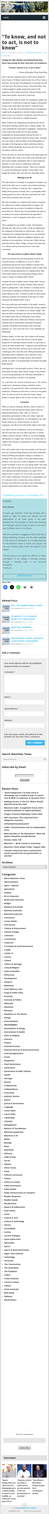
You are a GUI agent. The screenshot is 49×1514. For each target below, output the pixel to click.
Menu (6, 18)
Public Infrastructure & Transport (19, 1193)
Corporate (9, 943)
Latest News (10, 1111)
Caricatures (9, 918)
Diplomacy (9, 985)
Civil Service (9, 925)
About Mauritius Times (14, 878)
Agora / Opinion (11, 885)
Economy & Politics (13, 1000)
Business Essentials (13, 910)
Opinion (7, 1164)
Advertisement (11, 882)
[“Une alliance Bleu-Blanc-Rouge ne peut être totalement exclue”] (39, 1471)
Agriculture (9, 889)
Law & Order (10, 1114)
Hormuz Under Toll (12, 840)
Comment (8, 935)
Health (7, 1075)
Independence (11, 1089)
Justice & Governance (14, 1103)
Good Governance (12, 1064)
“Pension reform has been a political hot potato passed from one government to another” (23, 853)
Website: (8, 720)
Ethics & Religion (11, 1036)
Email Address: (11, 708)
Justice (7, 1100)
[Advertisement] (25, 24)
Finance (7, 1043)
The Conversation (12, 1264)
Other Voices (10, 1168)
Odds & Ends (10, 1157)
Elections (8, 1011)
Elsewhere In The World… (16, 1014)
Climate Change (11, 932)
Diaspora (8, 982)
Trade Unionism (11, 1279)
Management (10, 1125)
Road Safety (9, 1211)
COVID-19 (8, 953)
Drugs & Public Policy (13, 993)
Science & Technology (14, 1221)
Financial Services (12, 1046)
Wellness (8, 1296)
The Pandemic (10, 1271)
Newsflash (9, 1150)
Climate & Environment (33, 53)
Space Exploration (12, 1239)
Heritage (8, 1078)
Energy (7, 1018)
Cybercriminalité (11, 971)
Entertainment (11, 1021)
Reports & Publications (14, 1207)
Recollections (10, 1203)
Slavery (7, 1225)
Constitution (10, 939)
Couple (7, 950)
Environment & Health (14, 1032)
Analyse (7, 893)
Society (7, 1232)
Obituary (8, 1153)
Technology (9, 1257)
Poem (6, 1171)
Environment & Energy (14, 1028)
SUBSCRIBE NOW (24, 576)
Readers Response (12, 1196)
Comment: (9, 672)
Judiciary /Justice (11, 1096)
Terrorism (8, 1261)
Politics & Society (12, 1182)
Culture (7, 957)
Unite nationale (11, 1289)
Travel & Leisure (11, 1282)
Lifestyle (8, 1121)
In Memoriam (10, 1086)
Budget (7, 903)
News (6, 1146)
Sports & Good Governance (16, 1250)
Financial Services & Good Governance (21, 1050)
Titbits (7, 1275)
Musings (8, 1143)
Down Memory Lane (13, 989)
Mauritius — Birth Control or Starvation (22, 843)
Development (10, 978)
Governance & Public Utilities (17, 1071)
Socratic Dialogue (12, 1236)
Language (8, 1107)
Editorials (8, 1003)
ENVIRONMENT (11, 1025)
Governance (9, 1068)
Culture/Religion (11, 968)
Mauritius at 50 (11, 1136)
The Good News (11, 1268)
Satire (7, 1214)
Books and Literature (14, 900)
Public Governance (12, 1186)
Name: (7, 697)
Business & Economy (13, 907)
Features (8, 1039)
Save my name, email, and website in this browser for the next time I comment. (23, 735)
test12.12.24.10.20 (32, 1511)
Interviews (9, 1093)
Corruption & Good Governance (18, 946)
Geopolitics (9, 1061)
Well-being (9, 1293)
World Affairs (10, 1300)
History (7, 1082)
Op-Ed (7, 1161)
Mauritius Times (27, 1508)
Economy (8, 996)
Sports (7, 1246)
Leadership (9, 1118)
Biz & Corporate (11, 896)
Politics (7, 1178)
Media (7, 1139)
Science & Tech (11, 1218)
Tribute (7, 1286)
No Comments (17, 608)
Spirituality (9, 1243)
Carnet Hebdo (10, 921)
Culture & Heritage (13, 964)
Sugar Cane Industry (13, 1253)
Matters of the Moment (15, 1128)
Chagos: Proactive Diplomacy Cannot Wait (23, 814)
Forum (7, 1057)
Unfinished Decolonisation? (16, 824)
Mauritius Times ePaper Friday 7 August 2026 (24, 847)
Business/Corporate (13, 914)
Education (8, 1007)
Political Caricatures (13, 1175)
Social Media (9, 1228)
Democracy (9, 975)
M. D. (4, 53)
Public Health (10, 1189)
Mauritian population (14, 1132)
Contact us (14, 1511)
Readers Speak (11, 1200)
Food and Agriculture (13, 1053)
